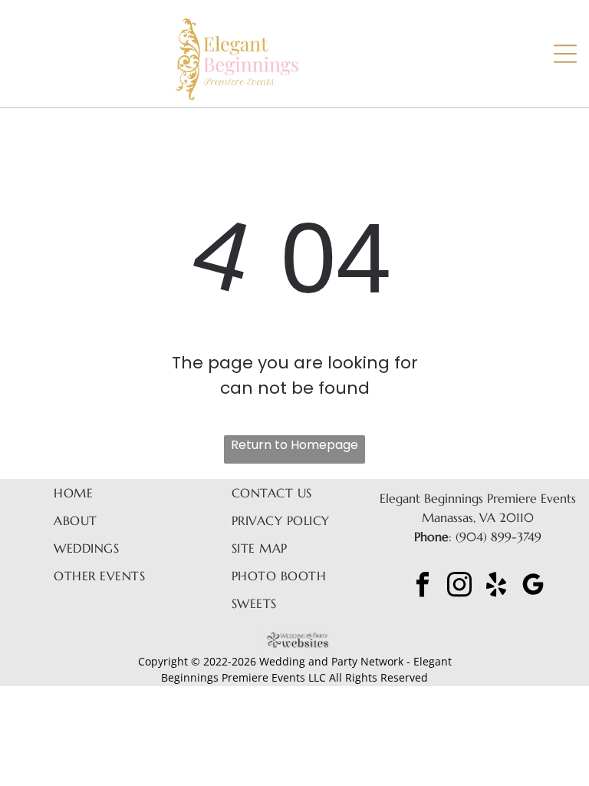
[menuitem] (105, 493)
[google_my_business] (533, 586)
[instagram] (459, 586)
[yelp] (496, 586)
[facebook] (422, 586)
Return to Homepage (294, 445)
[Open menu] (565, 53)
